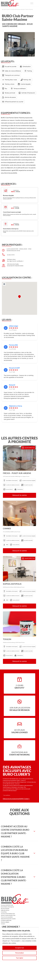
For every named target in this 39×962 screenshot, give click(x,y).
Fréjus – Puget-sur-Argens (17, 473)
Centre (8, 9)
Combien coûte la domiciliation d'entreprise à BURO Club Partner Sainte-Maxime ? (14, 877)
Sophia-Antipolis (12, 584)
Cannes (7, 528)
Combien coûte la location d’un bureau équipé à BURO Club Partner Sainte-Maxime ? (15, 853)
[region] (19, 945)
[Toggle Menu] (31, 3)
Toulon (7, 639)
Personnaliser (19, 953)
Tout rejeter (19, 958)
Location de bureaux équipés (18, 9)
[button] (4, 458)
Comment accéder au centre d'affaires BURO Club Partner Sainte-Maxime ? (15, 831)
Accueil (4, 9)
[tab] (19, 831)
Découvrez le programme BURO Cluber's (16, 799)
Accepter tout (19, 948)
